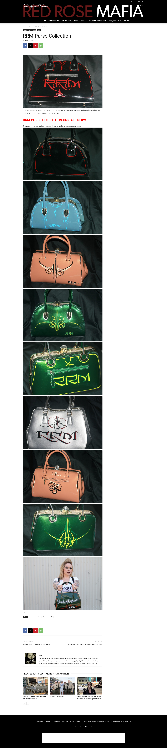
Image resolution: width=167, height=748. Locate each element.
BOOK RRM (66, 21)
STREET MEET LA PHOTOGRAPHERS (36, 645)
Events (31, 27)
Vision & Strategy (97, 21)
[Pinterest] (35, 45)
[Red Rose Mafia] (83, 11)
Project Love (115, 21)
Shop (126, 21)
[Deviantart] (131, 1)
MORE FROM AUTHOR (57, 673)
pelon (38, 617)
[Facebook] (135, 1)
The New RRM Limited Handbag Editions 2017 (85, 645)
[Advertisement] (83, 738)
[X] (142, 1)
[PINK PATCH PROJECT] (62, 686)
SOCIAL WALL (80, 21)
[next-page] (27, 703)
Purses (45, 617)
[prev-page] (24, 703)
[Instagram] (138, 1)
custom (32, 617)
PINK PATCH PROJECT (57, 696)
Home (25, 27)
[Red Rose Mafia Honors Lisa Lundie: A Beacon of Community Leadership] (89, 686)
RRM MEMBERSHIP (51, 21)
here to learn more (92, 663)
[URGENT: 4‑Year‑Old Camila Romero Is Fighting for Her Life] (35, 686)
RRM (38, 30)
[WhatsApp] (41, 45)
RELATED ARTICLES (33, 673)
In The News (32, 30)
